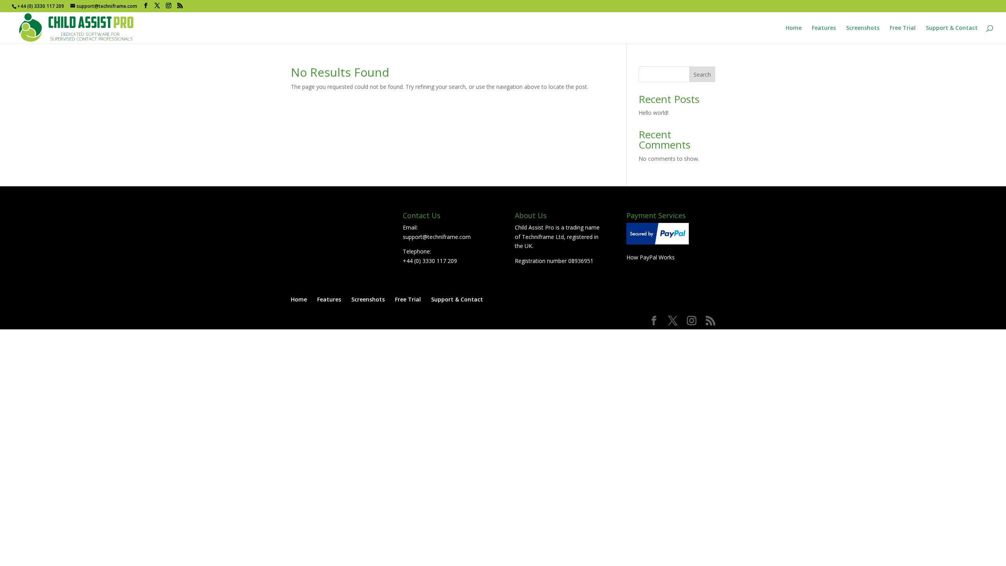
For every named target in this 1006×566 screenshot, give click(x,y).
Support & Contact (952, 28)
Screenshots (862, 28)
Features (824, 28)
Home (794, 28)
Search (702, 74)
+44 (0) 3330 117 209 (430, 261)
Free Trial (903, 28)
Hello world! (653, 112)
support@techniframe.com (437, 237)
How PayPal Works (650, 257)
